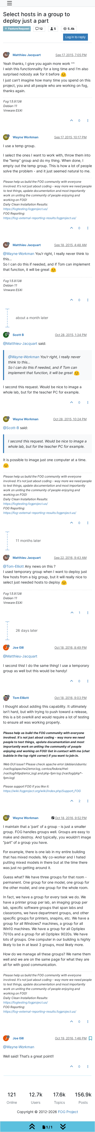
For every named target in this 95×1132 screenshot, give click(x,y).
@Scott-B (11, 428)
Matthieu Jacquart (27, 55)
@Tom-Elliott (13, 566)
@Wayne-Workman (18, 253)
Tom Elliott (21, 698)
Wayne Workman (26, 137)
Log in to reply (75, 37)
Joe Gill (18, 647)
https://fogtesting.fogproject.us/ (25, 209)
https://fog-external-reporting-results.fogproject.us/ (39, 218)
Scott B (18, 335)
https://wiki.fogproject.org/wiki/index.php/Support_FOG (42, 791)
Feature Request (18, 28)
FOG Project (68, 1112)
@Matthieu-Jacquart (20, 343)
